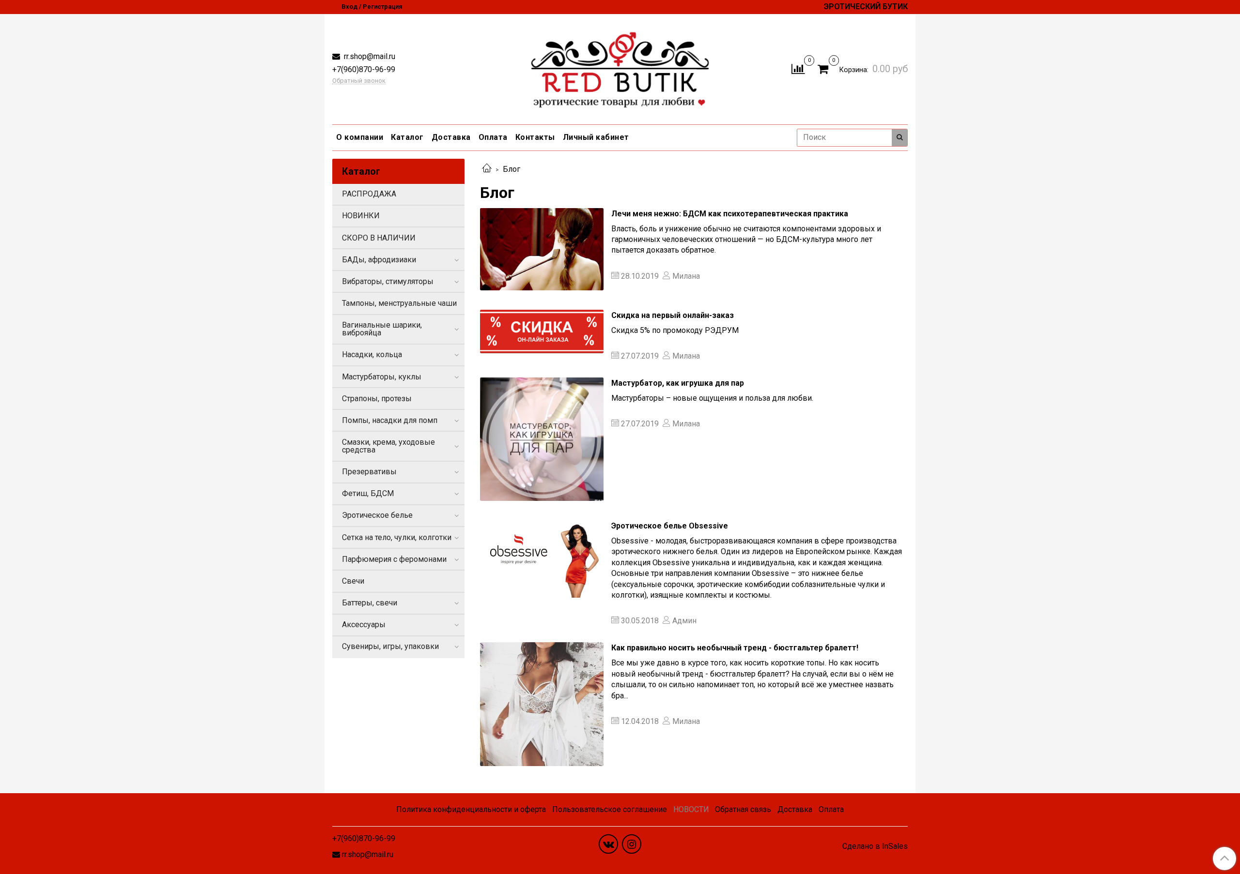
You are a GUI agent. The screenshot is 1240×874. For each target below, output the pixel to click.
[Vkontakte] (608, 844)
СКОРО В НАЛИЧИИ (379, 237)
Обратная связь (743, 809)
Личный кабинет (596, 137)
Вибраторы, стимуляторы (388, 281)
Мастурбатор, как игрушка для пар (677, 383)
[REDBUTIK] (620, 67)
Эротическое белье (377, 515)
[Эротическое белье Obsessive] (542, 558)
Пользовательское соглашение (609, 809)
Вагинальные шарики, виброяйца (382, 328)
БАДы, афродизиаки (379, 259)
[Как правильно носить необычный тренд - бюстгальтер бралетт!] (542, 704)
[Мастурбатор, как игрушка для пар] (542, 439)
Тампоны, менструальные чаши (399, 303)
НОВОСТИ (691, 809)
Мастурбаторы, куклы (381, 376)
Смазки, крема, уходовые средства (388, 445)
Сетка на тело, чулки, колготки (396, 537)
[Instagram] (631, 844)
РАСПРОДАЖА (369, 193)
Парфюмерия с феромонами (394, 559)
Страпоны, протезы (377, 398)
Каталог (407, 137)
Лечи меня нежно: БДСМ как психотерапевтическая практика (729, 213)
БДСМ (787, 239)
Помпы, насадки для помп (389, 420)
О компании (359, 137)
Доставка (451, 137)
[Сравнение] (798, 68)
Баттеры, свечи (369, 602)
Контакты (535, 137)
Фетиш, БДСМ (368, 493)
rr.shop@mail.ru (368, 56)
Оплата (493, 137)
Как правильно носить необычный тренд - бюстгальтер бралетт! (734, 647)
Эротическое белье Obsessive (669, 525)
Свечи (353, 581)
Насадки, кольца (372, 354)
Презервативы (369, 471)
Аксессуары (364, 624)
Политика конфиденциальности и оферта (471, 809)
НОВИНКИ (361, 215)
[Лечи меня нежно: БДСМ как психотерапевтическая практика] (542, 249)
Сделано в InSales (875, 846)
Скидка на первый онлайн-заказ (672, 315)
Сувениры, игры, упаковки (390, 646)
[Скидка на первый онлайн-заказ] (542, 331)
